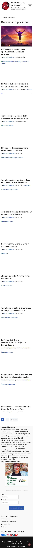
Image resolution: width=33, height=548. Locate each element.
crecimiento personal (23, 434)
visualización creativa (6, 459)
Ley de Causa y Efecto (15, 440)
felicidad (3, 438)
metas (10, 449)
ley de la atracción (16, 442)
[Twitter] (5, 535)
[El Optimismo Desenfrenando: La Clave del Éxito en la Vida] (16, 393)
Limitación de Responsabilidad (8, 521)
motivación (13, 449)
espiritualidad (26, 436)
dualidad (16, 436)
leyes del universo (17, 444)
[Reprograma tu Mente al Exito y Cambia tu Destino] (16, 231)
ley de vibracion (8, 444)
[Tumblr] (13, 535)
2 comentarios (26, 380)
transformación (23, 455)
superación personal (13, 455)
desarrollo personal (7, 436)
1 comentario (28, 89)
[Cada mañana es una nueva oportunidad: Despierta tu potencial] (16, 36)
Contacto (3, 526)
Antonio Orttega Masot (8, 57)
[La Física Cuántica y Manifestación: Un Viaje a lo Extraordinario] (16, 327)
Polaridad (27, 451)
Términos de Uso (5, 524)
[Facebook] (2, 535)
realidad (8, 453)
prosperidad (3, 453)
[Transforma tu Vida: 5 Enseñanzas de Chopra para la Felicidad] (16, 295)
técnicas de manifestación (10, 457)
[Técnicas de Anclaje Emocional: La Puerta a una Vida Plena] (16, 199)
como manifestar (21, 432)
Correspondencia (4, 434)
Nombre (3, 494)
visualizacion (24, 457)
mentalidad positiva (4, 449)
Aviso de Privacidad (6, 519)
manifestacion (18, 446)
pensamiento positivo (18, 451)
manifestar (28, 447)
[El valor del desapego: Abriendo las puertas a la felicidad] (16, 135)
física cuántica (8, 438)
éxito (13, 459)
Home (2, 17)
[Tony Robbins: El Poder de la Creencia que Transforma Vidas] (16, 103)
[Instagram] (8, 535)
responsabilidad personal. (26, 453)
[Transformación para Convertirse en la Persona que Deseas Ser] (16, 167)
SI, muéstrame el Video (16, 508)
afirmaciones (11, 429)
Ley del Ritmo (25, 442)
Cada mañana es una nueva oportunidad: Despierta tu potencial (13, 51)
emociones (21, 436)
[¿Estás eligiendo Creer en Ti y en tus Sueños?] (16, 263)
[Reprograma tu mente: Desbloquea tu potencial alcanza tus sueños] (16, 361)
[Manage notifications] (29, 544)
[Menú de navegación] (30, 6)
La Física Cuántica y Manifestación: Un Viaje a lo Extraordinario (13, 342)
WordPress (23, 546)
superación (4, 455)
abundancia (4, 429)
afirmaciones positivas (22, 429)
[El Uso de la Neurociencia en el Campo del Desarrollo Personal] (16, 71)
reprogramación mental (15, 453)
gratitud (14, 438)
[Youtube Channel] (16, 535)
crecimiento (12, 434)
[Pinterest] (11, 535)
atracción (7, 431)
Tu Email (3, 499)
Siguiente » (14, 419)
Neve (8, 546)
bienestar (12, 431)
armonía (3, 431)
